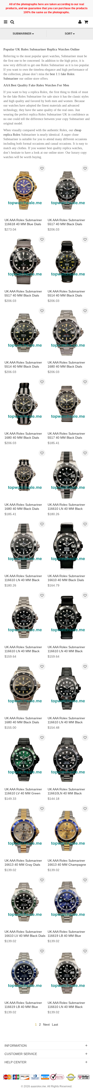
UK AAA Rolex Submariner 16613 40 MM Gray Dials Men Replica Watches (23, 864)
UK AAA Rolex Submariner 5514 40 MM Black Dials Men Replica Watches (66, 295)
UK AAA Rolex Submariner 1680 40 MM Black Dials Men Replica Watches (66, 366)
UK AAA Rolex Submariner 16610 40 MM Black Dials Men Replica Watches (66, 580)
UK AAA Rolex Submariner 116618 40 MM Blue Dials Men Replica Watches (23, 224)
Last (55, 1024)
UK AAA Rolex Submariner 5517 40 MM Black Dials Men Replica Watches (66, 224)
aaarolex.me (38, 1086)
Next (46, 1024)
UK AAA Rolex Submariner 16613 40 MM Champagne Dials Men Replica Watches (67, 864)
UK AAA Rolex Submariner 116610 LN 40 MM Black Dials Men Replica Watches (67, 508)
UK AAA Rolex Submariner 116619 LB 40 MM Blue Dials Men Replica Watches (67, 936)
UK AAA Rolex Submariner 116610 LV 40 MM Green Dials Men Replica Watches (24, 793)
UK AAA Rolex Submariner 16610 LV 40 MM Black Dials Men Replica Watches (25, 936)
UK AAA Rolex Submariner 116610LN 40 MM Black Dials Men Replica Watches (67, 793)
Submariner (22, 33)
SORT (68, 33)
